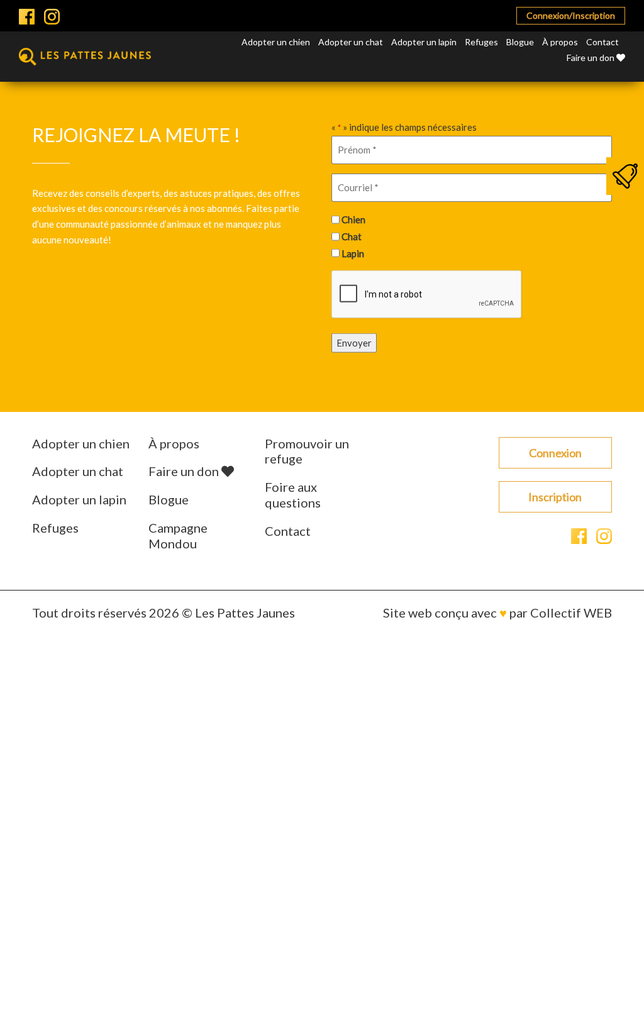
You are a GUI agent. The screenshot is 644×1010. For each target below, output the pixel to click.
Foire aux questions (293, 494)
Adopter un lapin (424, 41)
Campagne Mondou (178, 535)
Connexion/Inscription (570, 15)
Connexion (555, 453)
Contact (602, 41)
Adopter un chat (350, 41)
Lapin (352, 252)
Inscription (555, 497)
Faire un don (591, 57)
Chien (353, 219)
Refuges (481, 41)
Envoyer (354, 342)
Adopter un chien (276, 41)
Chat (351, 236)
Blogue (520, 41)
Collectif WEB (571, 612)
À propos (560, 41)
